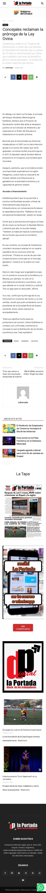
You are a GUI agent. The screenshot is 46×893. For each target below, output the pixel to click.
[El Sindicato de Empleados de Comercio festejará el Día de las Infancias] (9, 428)
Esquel (11, 21)
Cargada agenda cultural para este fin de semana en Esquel (30, 453)
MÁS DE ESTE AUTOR (13, 419)
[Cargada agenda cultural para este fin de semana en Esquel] (9, 453)
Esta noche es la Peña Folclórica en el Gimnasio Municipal (29, 441)
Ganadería (24, 341)
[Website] (32, 873)
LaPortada (9, 68)
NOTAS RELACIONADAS (13, 415)
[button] (4, 3)
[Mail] (18, 873)
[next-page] (8, 462)
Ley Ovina (34, 341)
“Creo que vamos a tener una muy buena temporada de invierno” (12, 374)
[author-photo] (23, 399)
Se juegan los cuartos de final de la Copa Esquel (22, 730)
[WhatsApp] (30, 77)
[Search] (42, 3)
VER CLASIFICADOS (23, 627)
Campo (16, 341)
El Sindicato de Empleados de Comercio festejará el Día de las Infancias (30, 428)
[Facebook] (13, 77)
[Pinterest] (24, 77)
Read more (22, 740)
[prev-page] (4, 462)
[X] (19, 77)
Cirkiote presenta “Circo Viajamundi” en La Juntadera (20, 777)
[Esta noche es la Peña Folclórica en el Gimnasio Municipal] (9, 440)
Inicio (4, 21)
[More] (36, 77)
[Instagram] (12, 873)
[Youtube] (23, 880)
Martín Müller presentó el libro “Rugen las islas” (33, 372)
